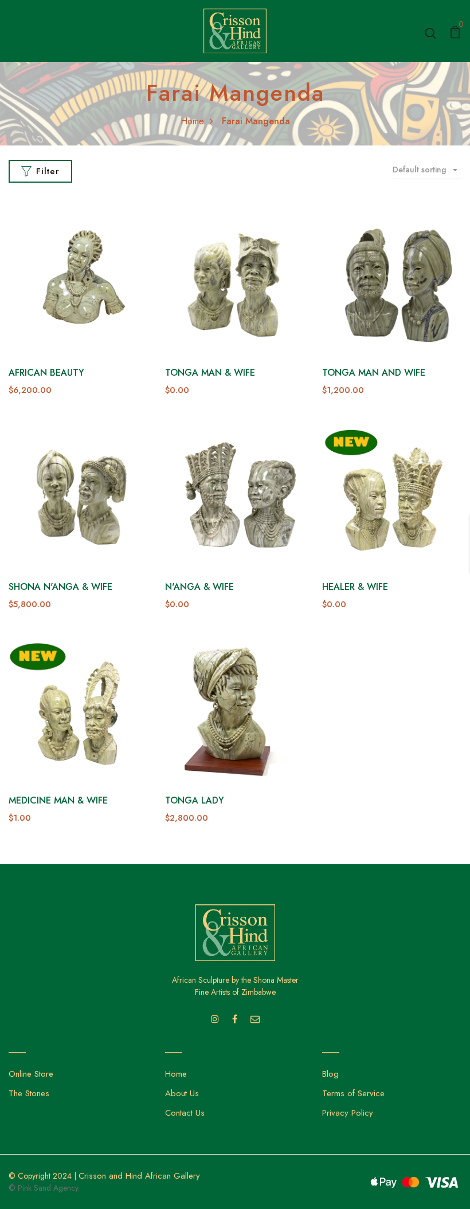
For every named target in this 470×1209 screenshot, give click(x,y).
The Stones (29, 1093)
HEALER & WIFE (355, 586)
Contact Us (185, 1112)
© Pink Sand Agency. (44, 1188)
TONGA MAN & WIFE (210, 372)
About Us (182, 1093)
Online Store (31, 1074)
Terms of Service (353, 1093)
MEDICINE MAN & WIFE (58, 800)
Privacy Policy (347, 1112)
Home (192, 121)
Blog (330, 1074)
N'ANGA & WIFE (199, 586)
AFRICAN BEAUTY (46, 372)
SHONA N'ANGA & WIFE (60, 586)
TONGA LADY (194, 800)
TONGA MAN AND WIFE (373, 372)
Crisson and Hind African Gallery (139, 1175)
